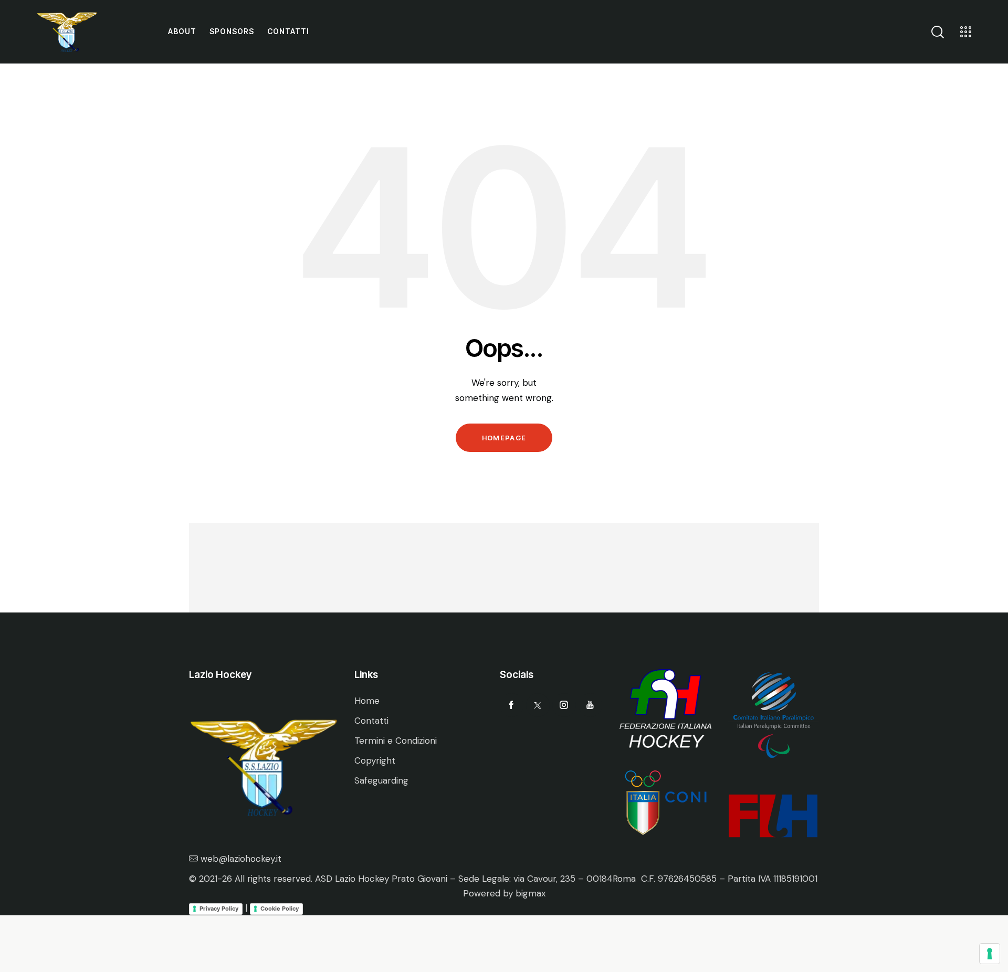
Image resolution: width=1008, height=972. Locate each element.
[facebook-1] (511, 705)
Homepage (504, 438)
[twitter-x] (538, 705)
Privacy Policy (219, 908)
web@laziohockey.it (241, 858)
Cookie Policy (279, 908)
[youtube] (590, 705)
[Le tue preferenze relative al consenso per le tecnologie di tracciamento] (990, 954)
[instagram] (564, 705)
